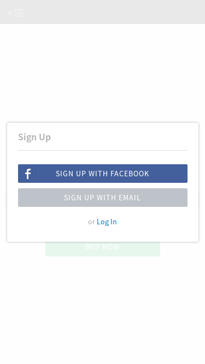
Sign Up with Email (102, 197)
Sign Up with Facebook (102, 173)
